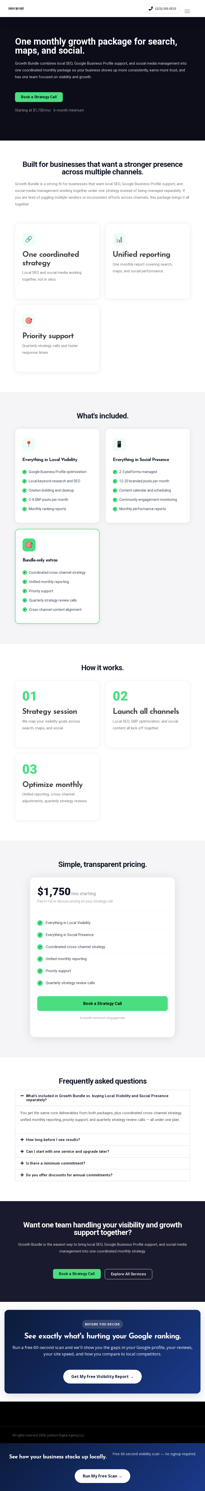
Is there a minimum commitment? (55, 1163)
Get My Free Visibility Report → (102, 1376)
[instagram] (190, 1435)
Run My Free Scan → (102, 1476)
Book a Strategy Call (102, 1003)
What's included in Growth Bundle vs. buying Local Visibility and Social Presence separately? (97, 1098)
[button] (191, 8)
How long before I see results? (53, 1139)
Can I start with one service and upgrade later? (67, 1151)
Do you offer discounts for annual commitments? (69, 1175)
